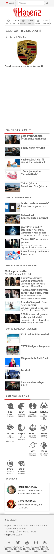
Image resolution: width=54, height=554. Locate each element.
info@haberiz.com (13, 534)
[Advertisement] (27, 98)
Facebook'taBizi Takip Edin (9, 549)
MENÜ (11, 3)
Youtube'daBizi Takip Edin (27, 549)
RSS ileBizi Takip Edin (45, 549)
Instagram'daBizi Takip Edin (36, 549)
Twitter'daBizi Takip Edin (18, 549)
